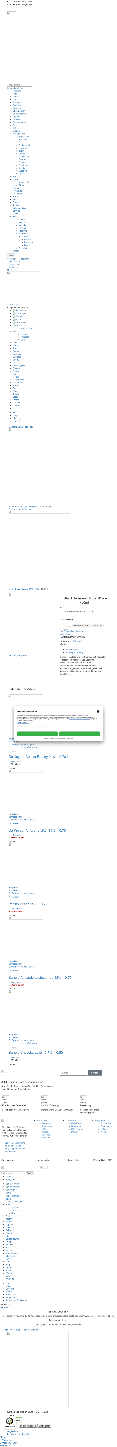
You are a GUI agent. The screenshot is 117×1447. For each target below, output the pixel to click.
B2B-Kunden (77, 1129)
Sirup (15, 202)
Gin (14, 125)
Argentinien (24, 136)
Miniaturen (17, 190)
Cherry (22, 219)
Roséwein (23, 230)
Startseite (13, 426)
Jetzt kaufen (97, 625)
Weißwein (23, 247)
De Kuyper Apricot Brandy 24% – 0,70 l (38, 756)
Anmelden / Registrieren (17, 1300)
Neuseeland (24, 156)
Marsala (22, 225)
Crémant (28, 239)
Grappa (16, 130)
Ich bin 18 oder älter (11, 1329)
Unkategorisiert (20, 207)
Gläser (16, 127)
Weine (103, 1131)
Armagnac (17, 102)
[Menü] (14, 1417)
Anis (15, 93)
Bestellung (76, 1126)
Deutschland (24, 145)
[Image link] (14, 1167)
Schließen (4, 1307)
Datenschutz (47, 1126)
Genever (17, 119)
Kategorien (100, 1120)
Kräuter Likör (24, 182)
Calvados (17, 107)
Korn (15, 176)
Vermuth (16, 210)
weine (15, 216)
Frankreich (23, 147)
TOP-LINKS (71, 1120)
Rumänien (23, 165)
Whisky (16, 250)
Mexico (22, 153)
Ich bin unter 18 (31, 1329)
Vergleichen (11, 1297)
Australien (23, 139)
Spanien (22, 167)
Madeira (22, 222)
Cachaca (17, 105)
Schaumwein (24, 236)
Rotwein (22, 233)
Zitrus (21, 185)
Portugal (22, 162)
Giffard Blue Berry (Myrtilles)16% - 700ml (27, 506)
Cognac (16, 116)
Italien (21, 150)
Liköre (15, 179)
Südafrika (23, 170)
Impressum (47, 1123)
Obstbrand (17, 193)
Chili (20, 142)
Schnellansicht (15, 741)
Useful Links (41, 1120)
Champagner (19, 110)
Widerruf (46, 1134)
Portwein (22, 227)
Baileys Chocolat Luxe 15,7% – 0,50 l (36, 1052)
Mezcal (16, 187)
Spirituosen (106, 1123)
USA (21, 173)
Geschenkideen (20, 122)
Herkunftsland (19, 133)
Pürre (15, 196)
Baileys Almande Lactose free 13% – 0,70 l (41, 977)
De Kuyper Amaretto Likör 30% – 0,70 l (38, 830)
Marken (74, 1131)
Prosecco (28, 242)
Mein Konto (76, 1123)
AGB (44, 1129)
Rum (15, 199)
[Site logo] (11, 46)
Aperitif (16, 96)
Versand (46, 1131)
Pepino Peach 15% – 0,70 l (29, 903)
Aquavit (16, 99)
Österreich (23, 159)
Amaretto (17, 90)
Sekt (26, 245)
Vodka (15, 213)
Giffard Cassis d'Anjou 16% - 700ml (25, 588)
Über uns (46, 1137)
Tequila (16, 205)
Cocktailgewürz (20, 113)
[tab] (87, 649)
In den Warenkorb (81, 625)
